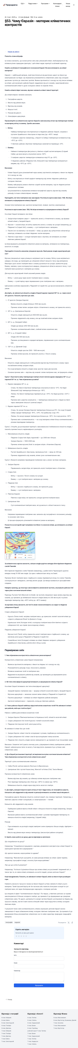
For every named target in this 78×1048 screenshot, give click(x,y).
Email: (16, 963)
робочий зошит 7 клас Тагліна (36, 1031)
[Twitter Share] (68, 922)
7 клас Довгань (6, 1036)
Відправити (39, 985)
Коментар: (17, 970)
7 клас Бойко (6, 1039)
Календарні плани (57, 5)
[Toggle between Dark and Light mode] (74, 5)
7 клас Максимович (60, 1025)
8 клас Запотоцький (8, 1023)
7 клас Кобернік (6, 1031)
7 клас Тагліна (31, 1039)
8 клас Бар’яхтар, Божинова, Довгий (65, 1020)
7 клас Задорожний (33, 1036)
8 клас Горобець (32, 1028)
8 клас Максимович (60, 1017)
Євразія (17, 922)
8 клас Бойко (6, 1020)
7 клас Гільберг (6, 1033)
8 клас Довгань (6, 1028)
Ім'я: (15, 955)
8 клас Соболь (31, 1020)
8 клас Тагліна (31, 1017)
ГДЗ (22, 3)
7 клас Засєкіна (58, 1023)
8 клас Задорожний (33, 1023)
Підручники (32, 3)
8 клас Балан (31, 1025)
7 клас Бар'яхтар (59, 1028)
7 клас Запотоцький (8, 1041)
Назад (10, 999)
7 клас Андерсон (32, 1041)
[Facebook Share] (72, 922)
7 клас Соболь (31, 1044)
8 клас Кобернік (6, 1017)
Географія (9, 922)
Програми (44, 3)
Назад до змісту (13, 52)
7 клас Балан (31, 1033)
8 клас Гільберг (6, 1025)
